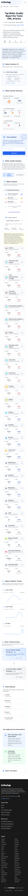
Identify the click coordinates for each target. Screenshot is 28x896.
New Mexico (4, 865)
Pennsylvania (17, 871)
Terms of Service (18, 890)
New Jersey (17, 863)
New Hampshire (4, 863)
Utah (16, 876)
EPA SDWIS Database (6, 821)
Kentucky (3, 853)
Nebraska (3, 862)
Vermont (3, 878)
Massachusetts (4, 856)
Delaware (17, 844)
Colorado (17, 842)
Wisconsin (3, 881)
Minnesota (3, 858)
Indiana (16, 849)
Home (2, 805)
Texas (2, 876)
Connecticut (3, 844)
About (2, 807)
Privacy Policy (8, 890)
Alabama (3, 839)
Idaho (16, 847)
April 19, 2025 (20, 25)
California (3, 842)
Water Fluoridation (5, 812)
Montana (16, 860)
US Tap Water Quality (6, 810)
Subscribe (14, 153)
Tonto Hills (16, 6)
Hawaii (2, 847)
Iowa (2, 851)
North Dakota (17, 867)
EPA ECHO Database (6, 826)
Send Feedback (7, 828)
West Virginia (17, 879)
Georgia (16, 846)
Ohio (2, 869)
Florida (2, 846)
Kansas (16, 851)
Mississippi (17, 858)
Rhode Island (4, 872)
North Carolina (4, 867)
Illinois (2, 849)
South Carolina (18, 872)
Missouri (3, 860)
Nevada (16, 862)
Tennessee (17, 874)
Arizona (11, 6)
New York (17, 865)
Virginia (16, 878)
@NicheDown (6, 798)
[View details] (22, 248)
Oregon (3, 871)
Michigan (17, 856)
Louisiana (17, 853)
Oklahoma (17, 869)
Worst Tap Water (5, 814)
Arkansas (17, 840)
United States (6, 6)
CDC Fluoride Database (7, 824)
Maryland (17, 855)
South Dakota (4, 874)
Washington (3, 879)
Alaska (16, 839)
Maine (2, 855)
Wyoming (17, 881)
